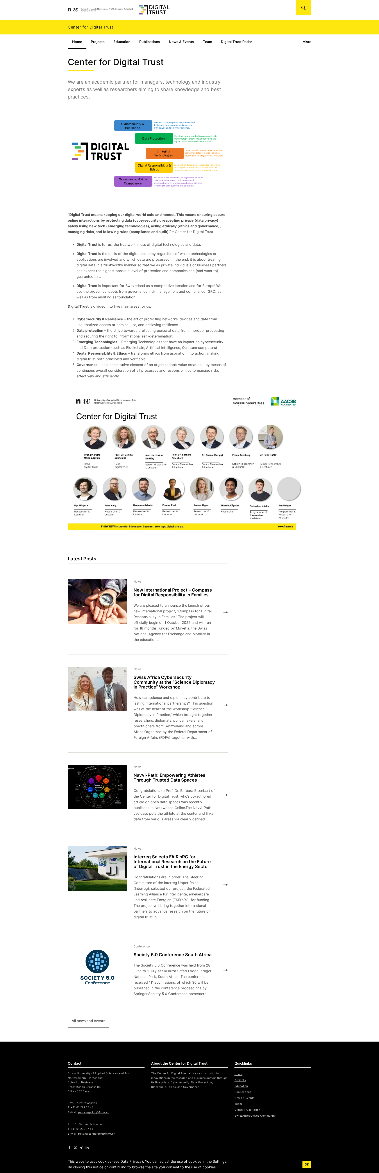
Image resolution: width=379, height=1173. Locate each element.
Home (79, 41)
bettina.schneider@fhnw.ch (96, 1133)
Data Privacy (131, 1161)
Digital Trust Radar (236, 41)
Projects (98, 41)
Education (122, 41)
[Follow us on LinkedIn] (87, 1147)
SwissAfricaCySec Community (255, 1115)
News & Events (181, 41)
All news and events (88, 1021)
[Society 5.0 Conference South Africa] (144, 970)
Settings (219, 1161)
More (306, 41)
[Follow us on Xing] (81, 1147)
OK (307, 1164)
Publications (149, 41)
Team (207, 41)
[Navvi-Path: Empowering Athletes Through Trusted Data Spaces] (144, 795)
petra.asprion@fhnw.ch (93, 1112)
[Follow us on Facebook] (69, 1147)
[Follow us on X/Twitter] (75, 1147)
